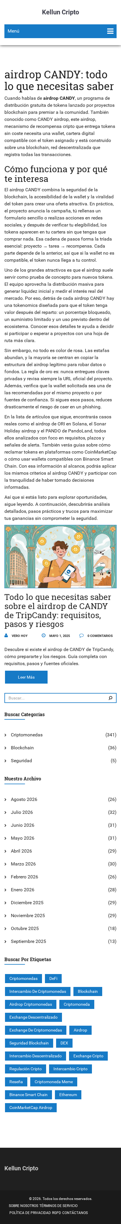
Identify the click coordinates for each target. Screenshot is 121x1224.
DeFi (53, 978)
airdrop (80, 1030)
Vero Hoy (19, 636)
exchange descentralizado (33, 1017)
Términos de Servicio (58, 1206)
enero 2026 (22, 889)
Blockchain (22, 747)
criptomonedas (23, 978)
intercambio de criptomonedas (37, 991)
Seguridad (21, 760)
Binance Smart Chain (28, 1094)
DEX (64, 1043)
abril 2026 (21, 851)
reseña (16, 1081)
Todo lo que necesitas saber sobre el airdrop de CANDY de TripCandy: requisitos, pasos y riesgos (57, 610)
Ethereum (68, 1094)
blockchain (88, 991)
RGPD (56, 1213)
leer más (26, 677)
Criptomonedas (27, 735)
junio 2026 (22, 825)
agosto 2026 (24, 799)
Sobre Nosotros (23, 1206)
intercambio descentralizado (35, 1056)
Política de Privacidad (30, 1213)
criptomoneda (77, 1004)
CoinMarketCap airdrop (30, 1107)
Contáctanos (75, 1213)
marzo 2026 (23, 864)
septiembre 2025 (28, 941)
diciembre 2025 (27, 902)
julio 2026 (22, 812)
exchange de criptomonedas (35, 1030)
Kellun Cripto (60, 12)
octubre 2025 (25, 928)
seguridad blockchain (29, 1043)
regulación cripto (25, 1068)
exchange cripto (88, 1056)
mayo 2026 (22, 838)
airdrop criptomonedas (30, 1004)
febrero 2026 (24, 877)
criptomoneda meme (54, 1081)
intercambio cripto (70, 1068)
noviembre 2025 (28, 915)
